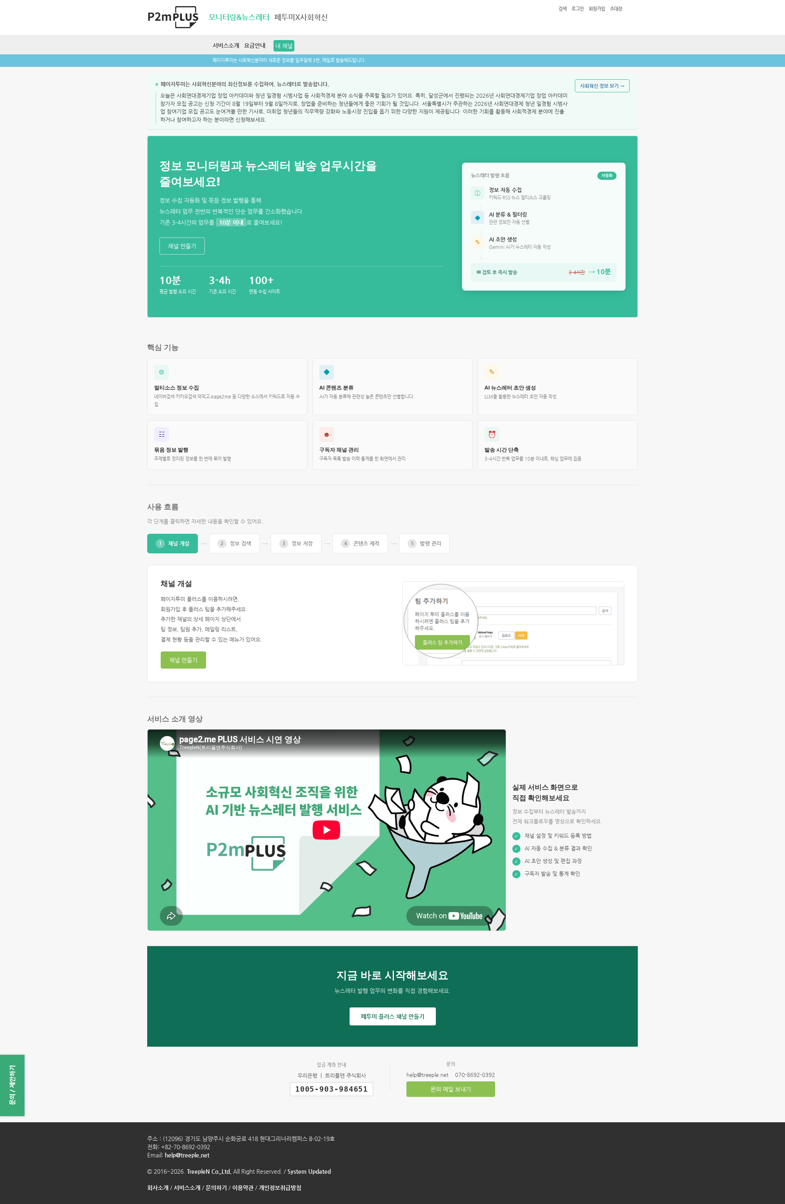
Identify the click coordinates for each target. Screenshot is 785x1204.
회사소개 (157, 1187)
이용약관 (242, 1187)
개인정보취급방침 (280, 1187)
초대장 (616, 8)
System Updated (309, 1171)
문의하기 (216, 1187)
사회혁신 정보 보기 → (602, 86)
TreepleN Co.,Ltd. (209, 1171)
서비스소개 (226, 45)
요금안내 (254, 45)
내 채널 (284, 46)
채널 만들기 (182, 246)
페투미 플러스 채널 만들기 (392, 1016)
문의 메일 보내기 (451, 1089)
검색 (562, 8)
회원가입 (597, 8)
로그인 (578, 8)
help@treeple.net (187, 1155)
